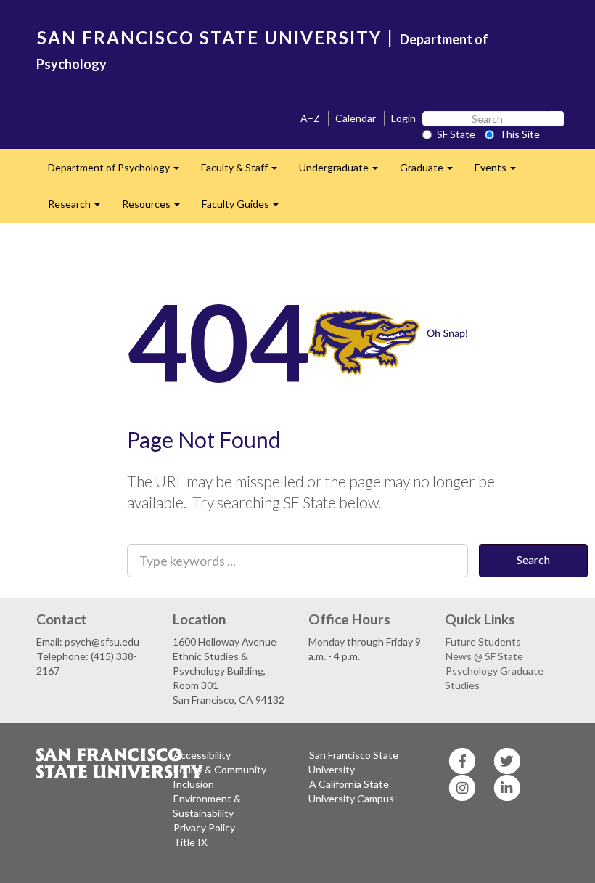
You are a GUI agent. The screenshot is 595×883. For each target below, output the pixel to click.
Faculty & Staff (244, 171)
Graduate (432, 171)
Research (79, 208)
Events (501, 171)
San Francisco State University (353, 762)
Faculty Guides (246, 208)
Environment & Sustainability (207, 805)
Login (403, 118)
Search (533, 559)
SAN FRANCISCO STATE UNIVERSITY (209, 37)
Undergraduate (344, 171)
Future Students (483, 641)
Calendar (355, 118)
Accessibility (202, 755)
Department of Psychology (119, 171)
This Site (519, 134)
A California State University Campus (351, 791)
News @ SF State (484, 656)
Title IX (190, 842)
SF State (456, 134)
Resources (156, 208)
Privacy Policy (204, 827)
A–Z (310, 118)
